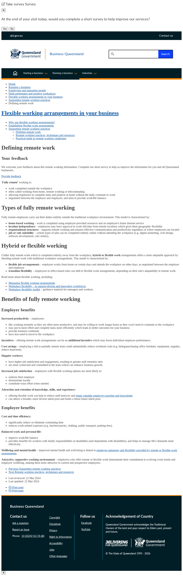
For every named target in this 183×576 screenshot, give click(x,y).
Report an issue (20, 530)
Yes (5, 28)
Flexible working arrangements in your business (36, 96)
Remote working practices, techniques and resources (45, 135)
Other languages (58, 556)
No (12, 28)
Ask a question (20, 523)
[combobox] (133, 54)
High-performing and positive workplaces (32, 93)
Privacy (53, 530)
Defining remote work (28, 132)
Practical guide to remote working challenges (41, 138)
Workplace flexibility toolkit (24, 289)
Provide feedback (11, 176)
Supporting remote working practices (29, 100)
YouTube (85, 529)
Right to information (60, 537)
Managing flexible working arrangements (32, 283)
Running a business (20, 87)
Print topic (17, 490)
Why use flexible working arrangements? (32, 122)
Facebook (86, 523)
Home (12, 83)
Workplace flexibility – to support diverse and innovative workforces (47, 286)
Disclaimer (55, 524)
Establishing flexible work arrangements (31, 125)
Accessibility (56, 543)
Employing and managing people (27, 90)
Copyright (54, 518)
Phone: (28, 536)
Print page (17, 487)
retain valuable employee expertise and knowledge (104, 395)
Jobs (51, 550)
